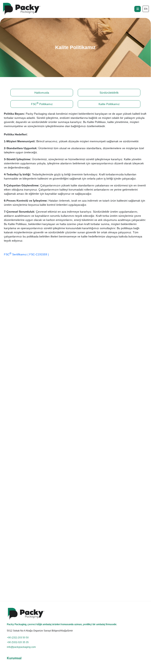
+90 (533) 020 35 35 (18, 642)
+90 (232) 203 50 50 (18, 637)
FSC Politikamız (42, 103)
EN (145, 8)
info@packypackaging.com (21, 647)
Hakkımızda (41, 92)
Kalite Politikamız (109, 104)
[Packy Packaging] (21, 9)
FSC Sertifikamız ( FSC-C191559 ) (26, 254)
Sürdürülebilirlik (109, 92)
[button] (137, 9)
